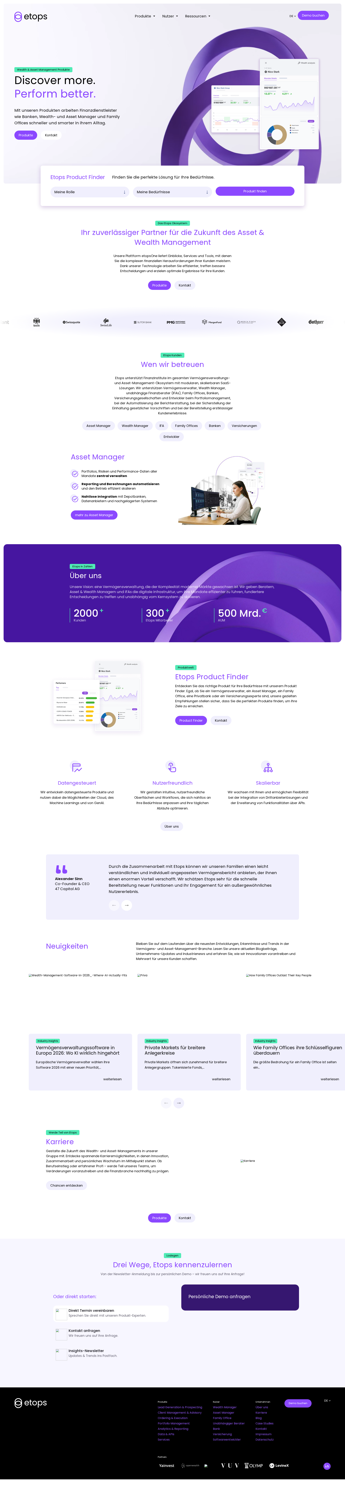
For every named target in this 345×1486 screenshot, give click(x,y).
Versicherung (222, 1434)
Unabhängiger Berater (229, 1423)
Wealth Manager (225, 1407)
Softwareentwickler (227, 1440)
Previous (114, 905)
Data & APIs (166, 1434)
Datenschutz (265, 1440)
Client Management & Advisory (180, 1413)
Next (126, 905)
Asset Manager (223, 1413)
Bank (216, 1429)
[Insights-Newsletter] (111, 1354)
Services (164, 1440)
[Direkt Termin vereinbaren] (111, 1314)
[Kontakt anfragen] (111, 1334)
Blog (259, 1418)
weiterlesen (112, 1079)
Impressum (264, 1434)
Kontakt (261, 1429)
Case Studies (264, 1423)
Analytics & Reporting (173, 1429)
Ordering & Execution (173, 1418)
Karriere (261, 1413)
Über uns (262, 1407)
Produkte (143, 16)
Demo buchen (298, 1403)
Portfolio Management (174, 1423)
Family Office (222, 1418)
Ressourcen (195, 16)
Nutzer (168, 16)
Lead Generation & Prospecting (180, 1407)
